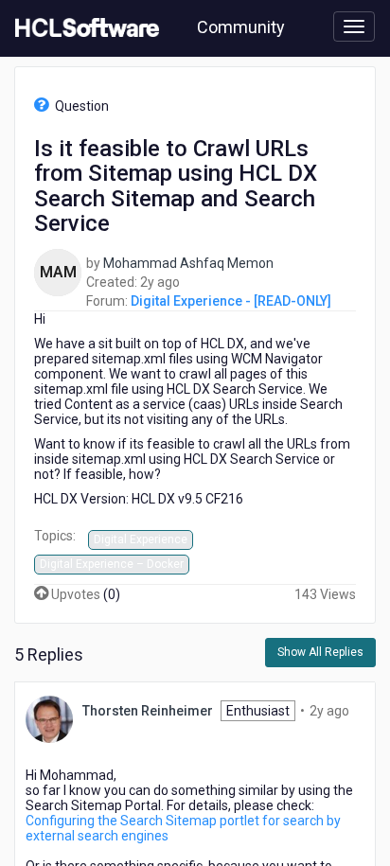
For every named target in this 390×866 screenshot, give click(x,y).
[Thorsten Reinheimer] (49, 718)
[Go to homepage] (83, 28)
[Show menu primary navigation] (354, 26)
